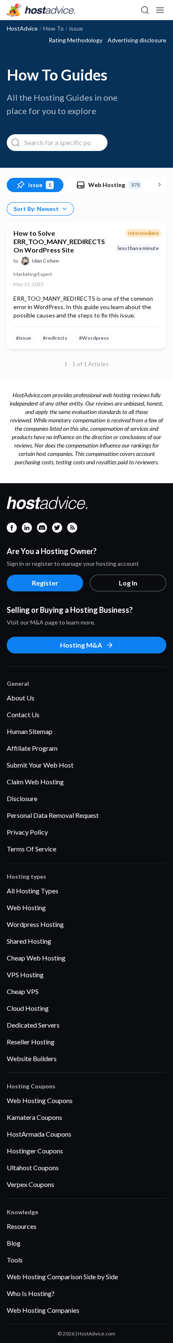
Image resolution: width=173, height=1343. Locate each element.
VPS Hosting (25, 975)
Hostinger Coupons (35, 1151)
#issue (23, 338)
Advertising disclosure (136, 40)
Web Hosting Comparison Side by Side (62, 1277)
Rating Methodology (75, 40)
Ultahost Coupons (33, 1167)
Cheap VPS (23, 991)
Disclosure (22, 798)
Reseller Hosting (31, 1042)
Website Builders (32, 1058)
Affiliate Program (32, 748)
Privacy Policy (27, 832)
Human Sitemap (29, 731)
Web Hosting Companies (43, 1310)
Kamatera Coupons (34, 1117)
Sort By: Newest (36, 208)
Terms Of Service (31, 849)
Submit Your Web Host (40, 765)
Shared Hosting (29, 941)
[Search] (144, 10)
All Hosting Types (32, 891)
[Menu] (159, 10)
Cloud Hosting (28, 1008)
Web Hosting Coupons (40, 1100)
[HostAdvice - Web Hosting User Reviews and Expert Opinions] (41, 10)
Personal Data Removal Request (53, 815)
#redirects (55, 338)
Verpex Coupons (30, 1184)
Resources (22, 1226)
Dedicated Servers (33, 1025)
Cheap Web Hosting (36, 958)
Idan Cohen (45, 261)
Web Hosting (26, 907)
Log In (128, 583)
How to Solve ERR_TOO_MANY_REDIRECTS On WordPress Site (59, 241)
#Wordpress (94, 338)
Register (45, 583)
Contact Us (23, 714)
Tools (15, 1260)
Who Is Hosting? (31, 1293)
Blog (14, 1243)
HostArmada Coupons (39, 1134)
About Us (20, 698)
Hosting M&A (81, 645)
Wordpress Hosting (35, 924)
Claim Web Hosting (35, 782)
